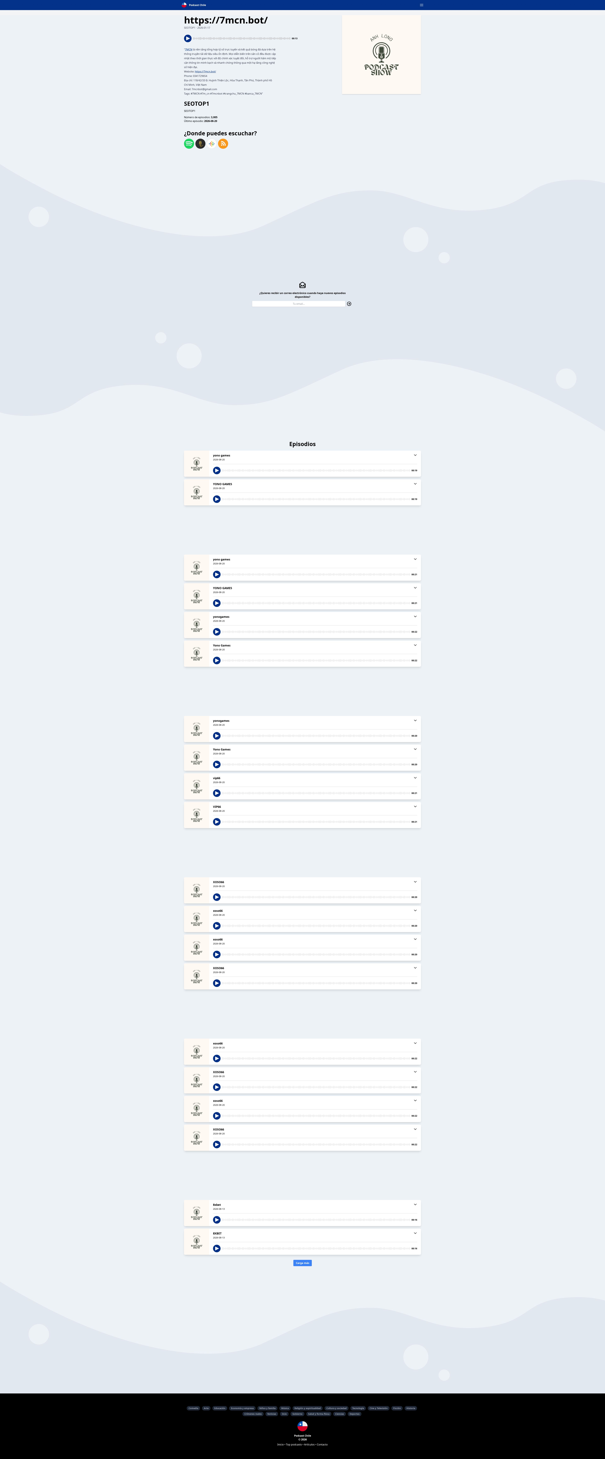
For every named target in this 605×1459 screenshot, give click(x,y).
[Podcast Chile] (303, 1426)
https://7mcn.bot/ (205, 71)
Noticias (271, 1413)
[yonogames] (196, 625)
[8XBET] (196, 1242)
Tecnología (358, 1408)
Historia (410, 1408)
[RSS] (223, 143)
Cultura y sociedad (336, 1408)
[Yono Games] (196, 654)
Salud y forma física (318, 1413)
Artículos (309, 1444)
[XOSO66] (196, 890)
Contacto (322, 1444)
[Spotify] (189, 143)
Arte (206, 1408)
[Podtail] (200, 143)
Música (285, 1408)
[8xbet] (196, 1213)
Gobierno (297, 1413)
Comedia (193, 1408)
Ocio (284, 1413)
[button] (422, 5)
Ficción (397, 1408)
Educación (219, 1408)
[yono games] (196, 464)
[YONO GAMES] (196, 492)
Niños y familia (267, 1408)
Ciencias (339, 1413)
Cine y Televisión (379, 1408)
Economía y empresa (242, 1408)
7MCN (188, 49)
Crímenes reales (253, 1413)
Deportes (355, 1413)
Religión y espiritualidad (307, 1408)
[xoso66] (196, 919)
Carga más (302, 1263)
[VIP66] (196, 815)
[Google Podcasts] (211, 143)
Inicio (280, 1444)
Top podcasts (294, 1444)
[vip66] (196, 786)
